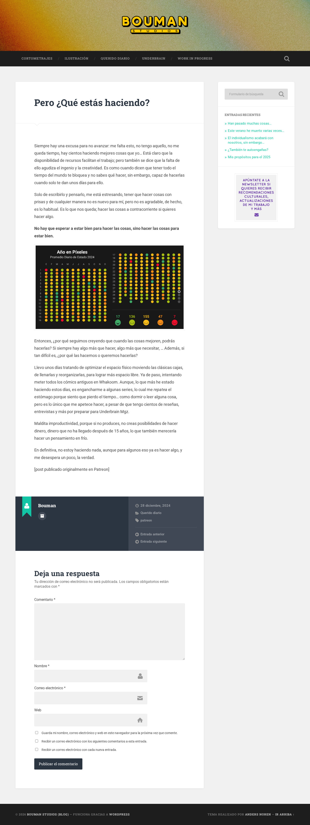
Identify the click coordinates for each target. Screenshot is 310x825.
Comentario (44, 600)
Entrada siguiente (153, 541)
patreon (146, 520)
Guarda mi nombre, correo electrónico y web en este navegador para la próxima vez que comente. (110, 733)
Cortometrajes (37, 58)
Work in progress (195, 58)
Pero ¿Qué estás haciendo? (92, 102)
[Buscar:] (256, 94)
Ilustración (77, 58)
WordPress (119, 814)
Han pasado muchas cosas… (249, 123)
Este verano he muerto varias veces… (256, 131)
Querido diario (115, 58)
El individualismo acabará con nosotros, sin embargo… (250, 140)
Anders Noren (258, 814)
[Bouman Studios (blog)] (155, 25)
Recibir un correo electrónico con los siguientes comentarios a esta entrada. (94, 741)
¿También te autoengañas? (248, 150)
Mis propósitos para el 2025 (249, 157)
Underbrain (153, 58)
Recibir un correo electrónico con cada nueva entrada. (79, 750)
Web (37, 710)
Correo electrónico (50, 688)
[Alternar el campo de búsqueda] (287, 58)
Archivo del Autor (42, 516)
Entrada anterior (152, 534)
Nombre (41, 666)
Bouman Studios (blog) (48, 814)
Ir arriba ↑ (285, 814)
